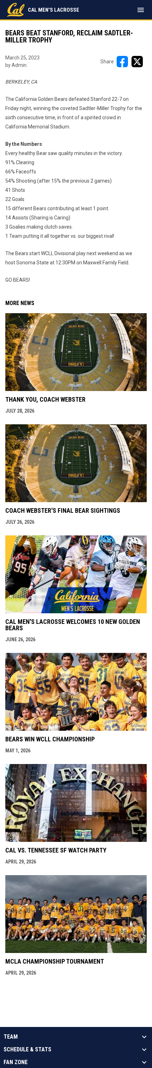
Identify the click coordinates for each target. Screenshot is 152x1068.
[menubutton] (140, 10)
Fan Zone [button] (16, 1062)
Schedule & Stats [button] (27, 1049)
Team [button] (11, 1037)
